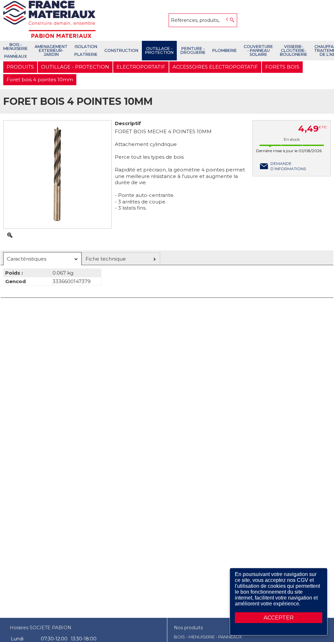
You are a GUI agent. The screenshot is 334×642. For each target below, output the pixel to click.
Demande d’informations (288, 166)
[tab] (42, 258)
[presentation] (42, 258)
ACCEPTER (279, 617)
